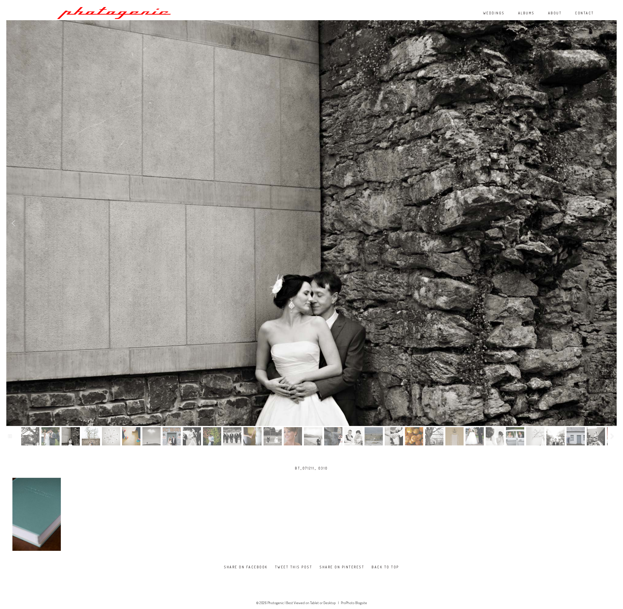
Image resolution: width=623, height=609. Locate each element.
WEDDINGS (494, 13)
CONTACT (584, 13)
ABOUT (555, 13)
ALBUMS (526, 13)
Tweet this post (293, 567)
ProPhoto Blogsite (354, 602)
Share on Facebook (246, 567)
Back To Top (385, 567)
